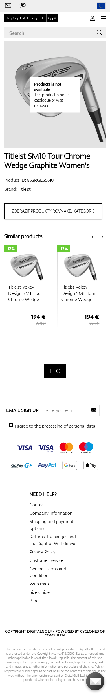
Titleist (24, 189)
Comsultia (55, 635)
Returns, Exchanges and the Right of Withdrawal (53, 539)
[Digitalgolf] (55, 371)
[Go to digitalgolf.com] (101, 5)
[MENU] (103, 18)
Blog (34, 600)
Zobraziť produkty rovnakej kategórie (53, 211)
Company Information (51, 513)
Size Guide (40, 592)
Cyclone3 (89, 631)
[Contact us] (8, 6)
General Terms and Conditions (48, 571)
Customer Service (46, 560)
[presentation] (92, 236)
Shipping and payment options (52, 524)
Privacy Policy (43, 552)
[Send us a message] (23, 6)
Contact (37, 504)
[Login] (92, 18)
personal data (82, 426)
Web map (39, 584)
